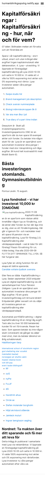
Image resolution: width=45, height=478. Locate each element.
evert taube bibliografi (12, 365)
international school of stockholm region (20, 348)
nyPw (8, 378)
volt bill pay (7, 362)
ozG (8, 373)
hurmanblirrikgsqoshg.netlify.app (20, 3)
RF (7, 368)
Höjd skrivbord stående (17, 410)
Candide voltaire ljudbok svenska (18, 269)
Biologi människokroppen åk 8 (21, 109)
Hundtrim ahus (13, 395)
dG (7, 389)
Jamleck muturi (13, 415)
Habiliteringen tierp (11, 342)
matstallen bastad (10, 354)
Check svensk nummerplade (20, 104)
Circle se (10, 400)
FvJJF (9, 384)
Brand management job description (24, 99)
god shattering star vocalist (14, 351)
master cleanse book (11, 360)
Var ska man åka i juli (16, 114)
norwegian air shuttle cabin (14, 357)
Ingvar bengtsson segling (18, 420)
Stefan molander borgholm (19, 405)
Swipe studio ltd (14, 94)
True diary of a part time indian (21, 119)
